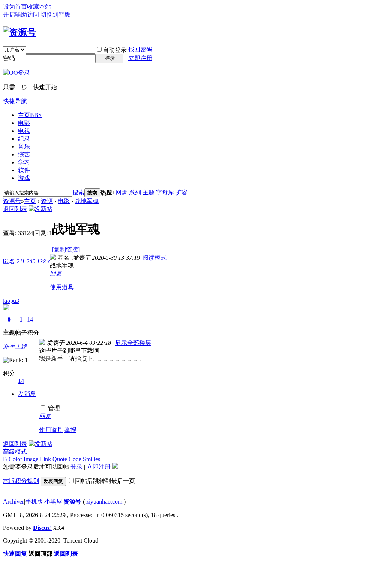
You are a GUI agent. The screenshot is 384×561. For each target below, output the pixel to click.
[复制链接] (66, 249)
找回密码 (140, 49)
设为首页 (15, 6)
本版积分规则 (21, 481)
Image (31, 459)
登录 (76, 466)
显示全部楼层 (133, 343)
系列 (135, 192)
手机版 (34, 501)
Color (15, 459)
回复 (56, 273)
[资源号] (19, 32)
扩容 (182, 192)
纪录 (24, 138)
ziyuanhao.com (104, 501)
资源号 (12, 201)
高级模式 (15, 451)
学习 (24, 162)
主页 (30, 115)
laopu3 (11, 301)
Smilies (91, 459)
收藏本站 (39, 6)
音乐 (24, 146)
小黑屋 (53, 501)
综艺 (24, 154)
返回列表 (15, 209)
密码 (9, 58)
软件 (24, 170)
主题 (148, 192)
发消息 (27, 394)
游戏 (24, 178)
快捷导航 (15, 101)
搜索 (78, 192)
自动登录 (115, 50)
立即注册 (140, 58)
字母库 (165, 192)
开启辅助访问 (21, 14)
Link (45, 459)
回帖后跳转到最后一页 (105, 481)
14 (30, 319)
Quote (59, 459)
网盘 (122, 192)
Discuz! (42, 528)
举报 (70, 430)
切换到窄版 (55, 14)
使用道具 (62, 287)
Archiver (13, 501)
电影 (24, 123)
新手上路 (15, 346)
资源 (47, 201)
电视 (24, 131)
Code (75, 459)
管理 (53, 408)
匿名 (26, 261)
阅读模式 (154, 257)
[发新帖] (40, 209)
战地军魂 (87, 201)
